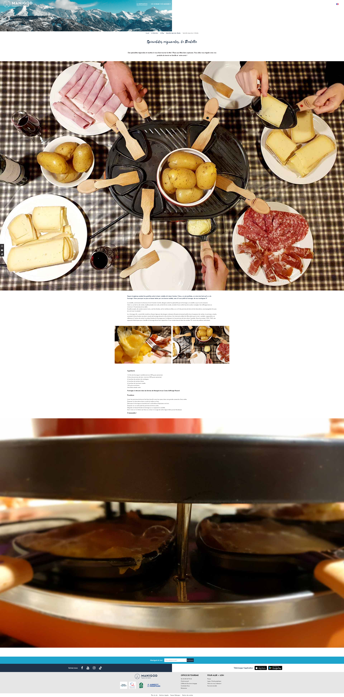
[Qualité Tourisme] (132, 685)
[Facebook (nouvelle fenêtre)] (82, 668)
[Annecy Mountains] (154, 685)
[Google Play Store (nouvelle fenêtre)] (275, 668)
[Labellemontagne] (123, 685)
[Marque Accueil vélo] (141, 685)
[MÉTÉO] (2, 246)
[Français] (337, 4)
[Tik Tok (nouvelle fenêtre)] (100, 667)
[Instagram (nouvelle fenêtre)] (94, 668)
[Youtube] (88, 668)
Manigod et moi (156, 660)
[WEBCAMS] (2, 250)
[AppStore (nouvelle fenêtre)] (261, 668)
